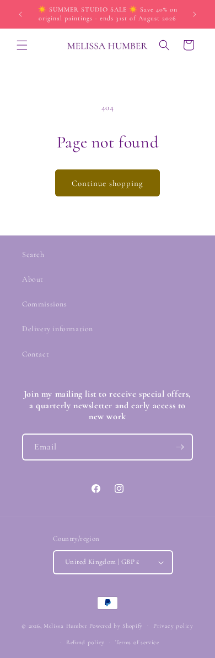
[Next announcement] (194, 14)
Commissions (44, 304)
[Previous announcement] (20, 14)
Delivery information (57, 328)
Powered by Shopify (116, 625)
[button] (22, 45)
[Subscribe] (180, 447)
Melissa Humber (66, 625)
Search (33, 254)
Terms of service (137, 642)
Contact (35, 354)
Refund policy (85, 642)
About (33, 279)
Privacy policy (173, 625)
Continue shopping (107, 183)
